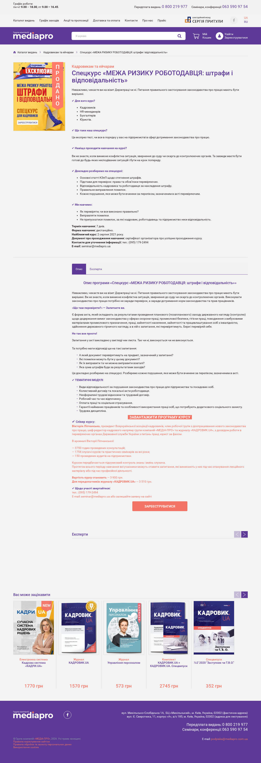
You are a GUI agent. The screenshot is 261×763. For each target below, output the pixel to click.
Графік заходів (49, 20)
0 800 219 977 (174, 6)
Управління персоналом (123, 662)
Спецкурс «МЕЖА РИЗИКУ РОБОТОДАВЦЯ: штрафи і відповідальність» (123, 52)
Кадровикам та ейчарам (58, 52)
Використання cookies (26, 747)
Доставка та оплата (106, 20)
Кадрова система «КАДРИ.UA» (34, 664)
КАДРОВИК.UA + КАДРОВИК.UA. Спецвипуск (169, 664)
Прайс (162, 20)
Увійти (229, 34)
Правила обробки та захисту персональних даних (42, 744)
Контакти (131, 20)
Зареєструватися (236, 37)
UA (246, 17)
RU (246, 21)
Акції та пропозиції (76, 20)
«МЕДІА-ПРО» (42, 738)
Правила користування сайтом (31, 741)
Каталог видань (24, 20)
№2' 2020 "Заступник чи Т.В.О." (214, 662)
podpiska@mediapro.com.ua (229, 739)
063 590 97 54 (235, 6)
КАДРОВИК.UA (79, 662)
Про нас (147, 20)
